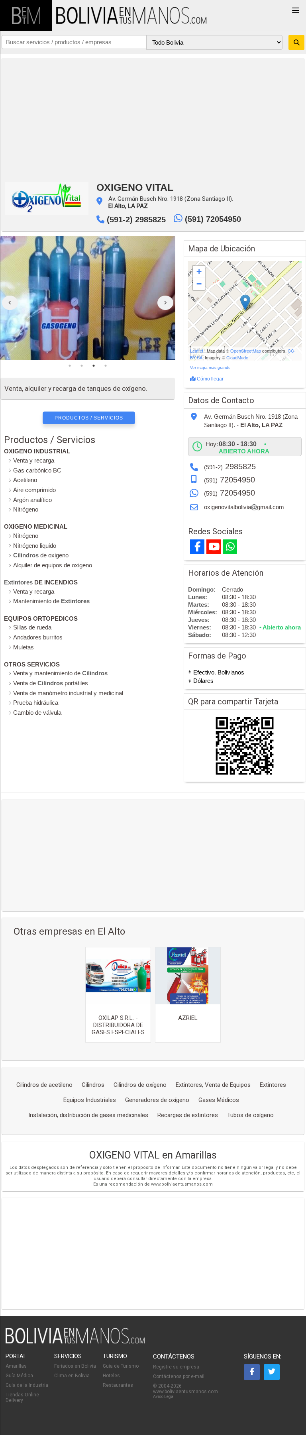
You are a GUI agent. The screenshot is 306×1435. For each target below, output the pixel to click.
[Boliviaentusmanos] (26, 15)
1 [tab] (70, 366)
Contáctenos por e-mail (178, 1376)
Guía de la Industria (27, 1385)
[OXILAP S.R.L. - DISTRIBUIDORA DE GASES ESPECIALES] (118, 975)
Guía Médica (19, 1375)
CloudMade (237, 357)
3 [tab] (94, 366)
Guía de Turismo (121, 1366)
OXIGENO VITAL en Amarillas (153, 1155)
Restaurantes (118, 1385)
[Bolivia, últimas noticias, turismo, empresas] (75, 1342)
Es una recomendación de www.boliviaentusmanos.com (153, 1184)
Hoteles (111, 1375)
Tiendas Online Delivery (22, 1397)
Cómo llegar (210, 379)
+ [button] (199, 271)
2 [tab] (82, 366)
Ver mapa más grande (210, 367)
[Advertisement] (153, 118)
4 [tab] (106, 366)
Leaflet (196, 350)
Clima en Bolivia (72, 1375)
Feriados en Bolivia (75, 1366)
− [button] (199, 284)
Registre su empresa (176, 1367)
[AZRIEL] (187, 975)
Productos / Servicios (89, 418)
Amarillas (16, 1366)
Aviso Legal (164, 1396)
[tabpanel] (88, 298)
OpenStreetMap (245, 350)
